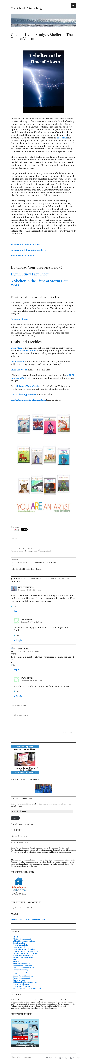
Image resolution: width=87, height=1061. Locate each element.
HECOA (16, 960)
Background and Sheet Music (26, 244)
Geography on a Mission (23, 957)
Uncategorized (44, 551)
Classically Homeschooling (24, 949)
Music (35, 551)
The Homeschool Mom (22, 986)
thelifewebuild (26, 587)
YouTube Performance (22, 255)
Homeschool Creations (22, 966)
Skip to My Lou (19, 980)
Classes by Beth (19, 947)
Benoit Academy (19, 943)
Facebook (62, 138)
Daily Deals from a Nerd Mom (25, 953)
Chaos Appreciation (21, 945)
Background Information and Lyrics (29, 250)
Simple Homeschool (21, 978)
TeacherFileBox (28, 350)
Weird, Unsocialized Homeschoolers (28, 988)
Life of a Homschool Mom (23, 968)
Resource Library (20, 319)
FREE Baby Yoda (19, 370)
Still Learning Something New (25, 982)
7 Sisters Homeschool (22, 939)
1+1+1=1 (15, 937)
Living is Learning (20, 970)
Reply (16, 611)
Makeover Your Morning (28, 386)
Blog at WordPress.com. (21, 1057)
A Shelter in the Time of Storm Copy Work (40, 282)
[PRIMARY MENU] (73, 5)
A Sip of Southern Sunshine (24, 941)
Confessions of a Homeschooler (26, 951)
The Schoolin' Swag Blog (26, 8)
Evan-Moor (16, 348)
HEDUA (16, 962)
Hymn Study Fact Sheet (29, 273)
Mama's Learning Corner (23, 972)
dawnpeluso (40, 549)
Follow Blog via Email (22, 798)
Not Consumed (19, 974)
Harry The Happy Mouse (23, 394)
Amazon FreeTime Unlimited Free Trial (28, 919)
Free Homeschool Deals (23, 955)
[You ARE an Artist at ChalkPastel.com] (43, 464)
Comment (67, 732)
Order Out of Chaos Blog (23, 976)
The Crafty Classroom (22, 984)
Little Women (17, 361)
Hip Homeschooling (21, 964)
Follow (15, 818)
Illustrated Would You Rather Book (28, 400)
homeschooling (25, 551)
